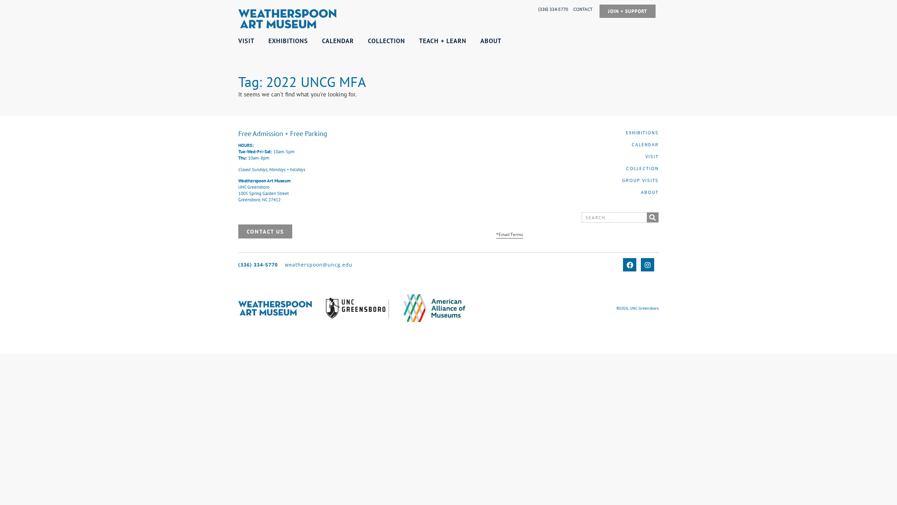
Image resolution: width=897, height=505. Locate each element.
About (650, 192)
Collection (642, 168)
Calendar (645, 144)
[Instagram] (647, 264)
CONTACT (583, 9)
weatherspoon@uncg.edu (318, 264)
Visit (652, 156)
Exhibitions (642, 132)
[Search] (652, 217)
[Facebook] (629, 264)
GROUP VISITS (640, 180)
